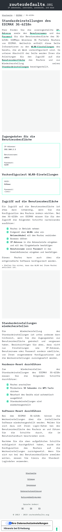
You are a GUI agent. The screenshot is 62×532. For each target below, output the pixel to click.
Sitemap (31, 479)
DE (23, 508)
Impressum (31, 485)
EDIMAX (19, 15)
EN (31, 508)
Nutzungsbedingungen (31, 497)
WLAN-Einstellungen (42, 46)
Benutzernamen (38, 33)
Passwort (7, 36)
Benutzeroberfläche (13, 60)
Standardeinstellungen (15, 66)
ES (39, 508)
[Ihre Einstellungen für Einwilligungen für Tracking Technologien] (57, 529)
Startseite (7, 15)
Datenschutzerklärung (31, 491)
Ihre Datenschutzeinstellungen (30, 523)
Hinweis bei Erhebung (17, 528)
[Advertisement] (31, 101)
